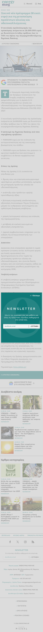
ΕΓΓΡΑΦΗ (34, 326)
